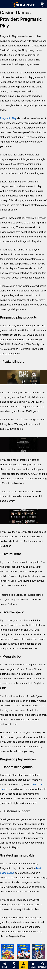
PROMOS (33, 967)
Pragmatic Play (8, 118)
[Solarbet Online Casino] (23, 4)
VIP (14, 967)
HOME (4, 967)
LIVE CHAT (42, 967)
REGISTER (42, 6)
